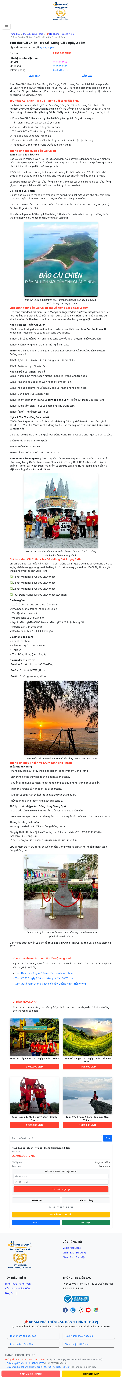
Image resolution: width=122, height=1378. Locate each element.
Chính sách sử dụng (74, 1252)
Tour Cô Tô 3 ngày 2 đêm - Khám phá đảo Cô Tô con (44, 978)
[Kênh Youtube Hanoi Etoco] (88, 1310)
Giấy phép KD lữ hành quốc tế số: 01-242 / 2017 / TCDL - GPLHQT (39, 1366)
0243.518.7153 (60, 70)
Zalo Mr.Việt (36, 1200)
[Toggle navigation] (6, 27)
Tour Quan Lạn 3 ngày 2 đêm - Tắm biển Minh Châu (44, 973)
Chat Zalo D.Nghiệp (31, 1373)
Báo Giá (87, 75)
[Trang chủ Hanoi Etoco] (61, 11)
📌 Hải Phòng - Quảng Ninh (60, 33)
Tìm (108, 1138)
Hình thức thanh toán (18, 1283)
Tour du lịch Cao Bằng (22, 1344)
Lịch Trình (35, 75)
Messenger (85, 1222)
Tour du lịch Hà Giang (77, 1344)
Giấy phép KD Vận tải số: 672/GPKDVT (25, 1363)
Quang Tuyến (47, 47)
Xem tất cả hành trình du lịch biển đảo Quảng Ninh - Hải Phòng (50, 983)
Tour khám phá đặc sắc (23, 1335)
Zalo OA (36, 1222)
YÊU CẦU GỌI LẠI (61, 1189)
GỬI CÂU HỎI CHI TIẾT (61, 1214)
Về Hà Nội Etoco (72, 1247)
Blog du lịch (12, 1293)
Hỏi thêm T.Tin (91, 1373)
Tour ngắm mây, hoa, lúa (79, 1335)
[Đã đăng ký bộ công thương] (76, 1298)
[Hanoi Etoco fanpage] (65, 1310)
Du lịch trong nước (33, 33)
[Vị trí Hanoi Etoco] (95, 1310)
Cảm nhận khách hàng (18, 1288)
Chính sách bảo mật (74, 1257)
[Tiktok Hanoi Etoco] (80, 1310)
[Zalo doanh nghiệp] (73, 1310)
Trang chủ (15, 33)
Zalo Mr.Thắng (86, 1200)
